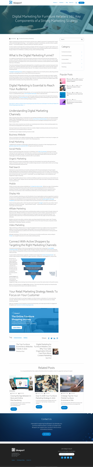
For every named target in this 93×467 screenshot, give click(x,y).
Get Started (46, 434)
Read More (14, 409)
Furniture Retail (65, 59)
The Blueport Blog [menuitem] (20, 460)
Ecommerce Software (66, 63)
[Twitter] (65, 457)
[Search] (82, 39)
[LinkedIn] (68, 457)
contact (81, 2)
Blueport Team (70, 78)
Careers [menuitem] (13, 460)
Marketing (31, 38)
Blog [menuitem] (67, 2)
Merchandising (80, 92)
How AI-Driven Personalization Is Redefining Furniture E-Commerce (75, 80)
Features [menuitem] (55, 2)
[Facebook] (62, 457)
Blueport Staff (14, 393)
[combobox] (72, 39)
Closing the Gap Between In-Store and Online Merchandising (21, 398)
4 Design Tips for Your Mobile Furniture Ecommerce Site (69, 398)
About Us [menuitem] (71, 2)
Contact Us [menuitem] (28, 460)
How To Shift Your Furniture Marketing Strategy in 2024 (46, 397)
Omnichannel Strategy (67, 56)
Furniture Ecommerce (24, 38)
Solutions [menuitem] (61, 2)
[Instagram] (71, 457)
